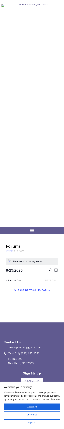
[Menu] (32, 230)
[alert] (32, 261)
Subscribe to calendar (30, 290)
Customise (32, 414)
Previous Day (14, 280)
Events (9, 251)
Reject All (32, 422)
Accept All (32, 406)
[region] (32, 405)
